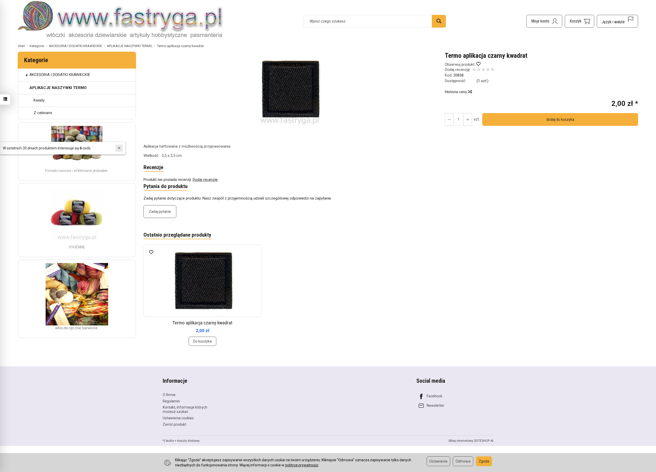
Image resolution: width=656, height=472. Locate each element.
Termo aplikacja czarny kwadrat (202, 323)
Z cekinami (43, 113)
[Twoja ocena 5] (492, 70)
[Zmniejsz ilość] (467, 119)
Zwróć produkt (174, 424)
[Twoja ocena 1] (474, 70)
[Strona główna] (120, 20)
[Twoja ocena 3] (483, 70)
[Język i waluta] (617, 21)
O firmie (169, 395)
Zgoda (484, 461)
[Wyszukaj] (439, 21)
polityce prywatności (301, 465)
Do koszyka (202, 341)
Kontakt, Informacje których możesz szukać (185, 409)
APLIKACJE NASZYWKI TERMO (58, 87)
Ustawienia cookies (178, 418)
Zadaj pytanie (160, 212)
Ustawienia (438, 461)
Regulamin (171, 401)
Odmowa (463, 461)
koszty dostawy (188, 441)
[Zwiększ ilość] (449, 119)
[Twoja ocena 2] (478, 70)
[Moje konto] (544, 21)
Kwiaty (39, 100)
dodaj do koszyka (560, 119)
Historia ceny (456, 92)
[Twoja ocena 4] (488, 70)
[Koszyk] (579, 21)
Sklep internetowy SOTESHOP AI (470, 441)
